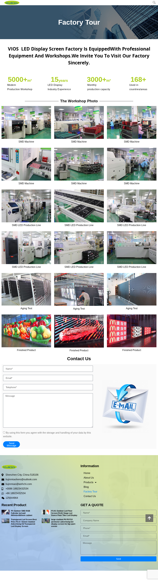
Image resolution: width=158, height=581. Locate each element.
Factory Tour (90, 491)
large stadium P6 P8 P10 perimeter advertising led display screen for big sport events (63, 522)
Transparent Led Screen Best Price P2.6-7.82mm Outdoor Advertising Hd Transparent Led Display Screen (24, 522)
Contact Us (90, 496)
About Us (89, 477)
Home (87, 473)
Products (88, 482)
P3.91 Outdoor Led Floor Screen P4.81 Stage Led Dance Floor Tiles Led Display (64, 513)
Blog (86, 487)
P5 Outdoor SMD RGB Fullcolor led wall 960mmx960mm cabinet (21, 513)
